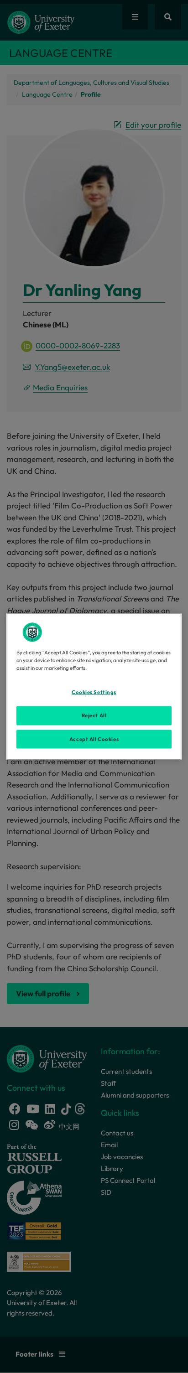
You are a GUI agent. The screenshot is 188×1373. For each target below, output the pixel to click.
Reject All (94, 715)
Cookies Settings (94, 692)
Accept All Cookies (94, 739)
